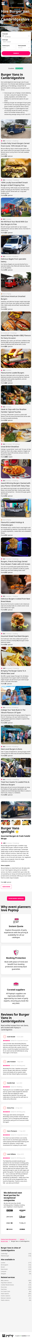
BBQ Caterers (5, 1280)
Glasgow (3, 1273)
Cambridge (4, 1253)
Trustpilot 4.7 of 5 (22, 1336)
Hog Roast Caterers (6, 1282)
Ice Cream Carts (5, 1291)
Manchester (4, 1269)
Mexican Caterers (6, 1298)
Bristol (3, 1267)
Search (21, 3)
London (3, 1262)
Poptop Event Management (8, 1239)
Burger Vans (4, 1241)
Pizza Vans (4, 1287)
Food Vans (4, 1289)
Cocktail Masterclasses (7, 1285)
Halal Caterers (5, 1293)
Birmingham (4, 1265)
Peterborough (5, 1256)
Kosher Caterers (5, 1296)
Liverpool (3, 1271)
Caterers (22, 1239)
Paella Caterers (5, 1300)
